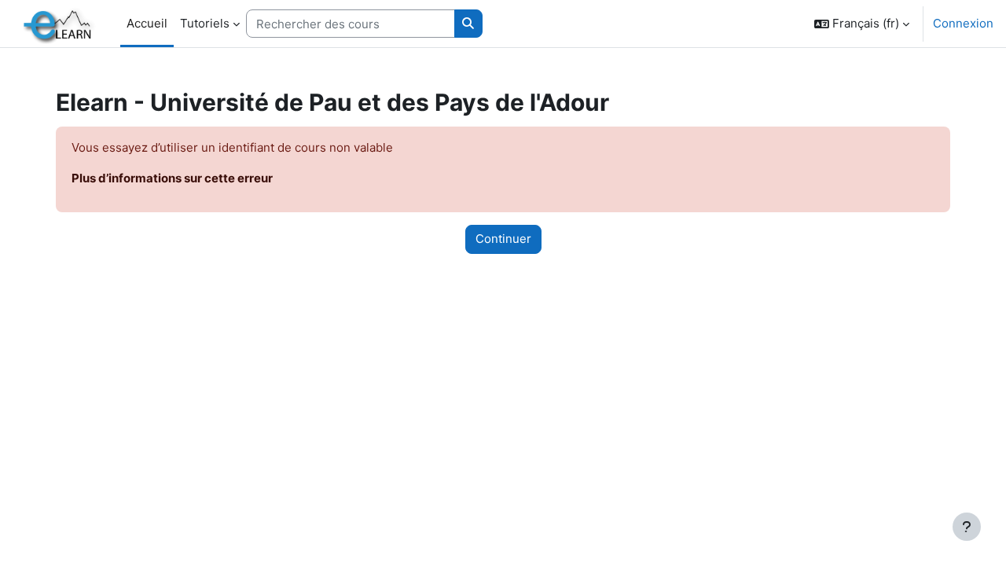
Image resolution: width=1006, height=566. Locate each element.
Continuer (503, 238)
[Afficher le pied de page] (967, 527)
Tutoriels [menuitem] (204, 23)
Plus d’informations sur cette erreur (172, 178)
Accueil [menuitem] (147, 23)
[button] (862, 23)
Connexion (963, 23)
